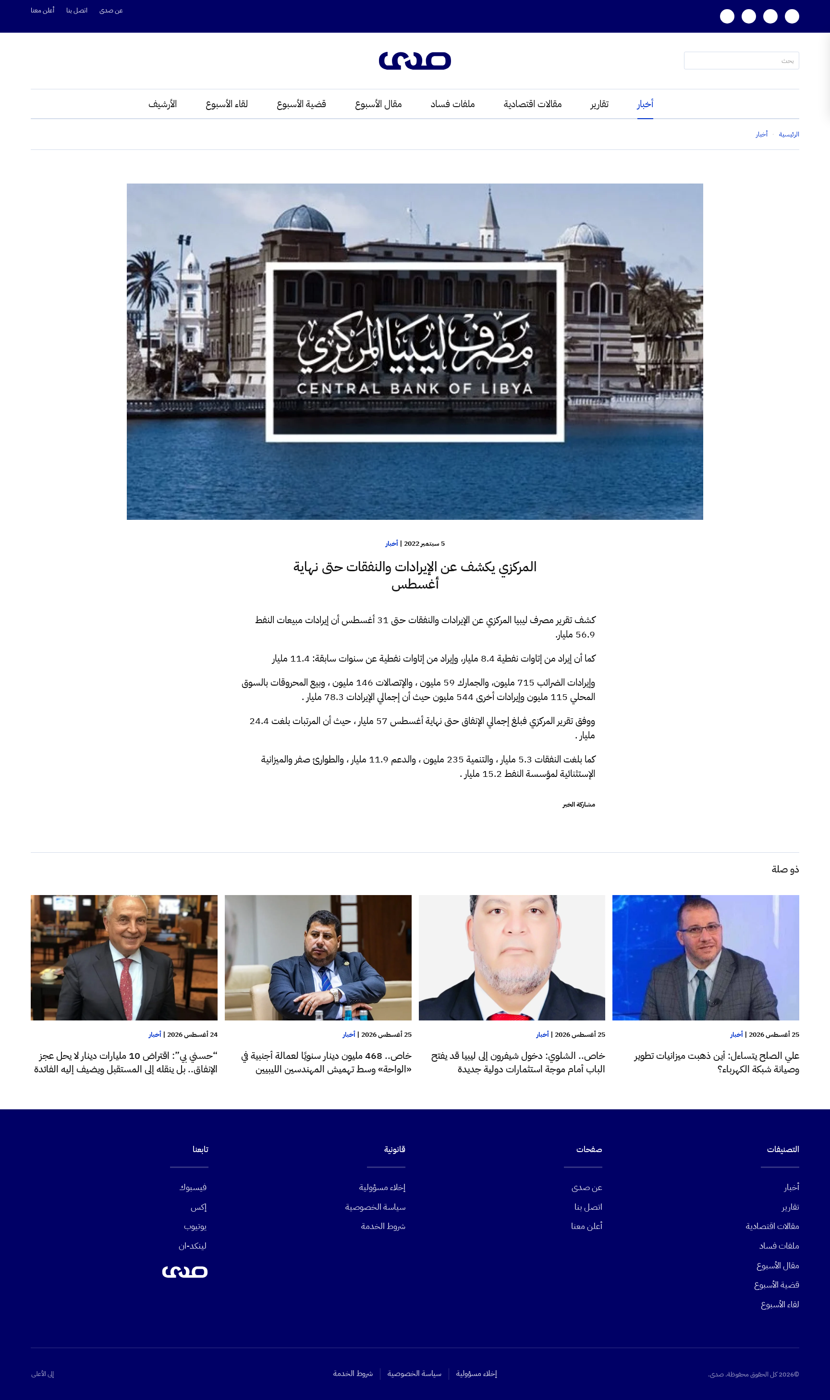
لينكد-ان (193, 1245)
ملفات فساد (453, 104)
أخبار (645, 104)
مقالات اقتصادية (533, 104)
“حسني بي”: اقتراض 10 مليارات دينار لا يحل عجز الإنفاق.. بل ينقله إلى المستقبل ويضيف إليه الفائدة (126, 1062)
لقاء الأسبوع (227, 104)
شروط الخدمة (383, 1225)
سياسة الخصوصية (375, 1206)
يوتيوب (195, 1225)
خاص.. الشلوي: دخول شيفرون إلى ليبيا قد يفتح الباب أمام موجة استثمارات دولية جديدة (518, 1062)
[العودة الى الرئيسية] (415, 61)
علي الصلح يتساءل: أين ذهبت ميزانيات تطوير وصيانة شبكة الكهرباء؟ (717, 1062)
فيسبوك (193, 1186)
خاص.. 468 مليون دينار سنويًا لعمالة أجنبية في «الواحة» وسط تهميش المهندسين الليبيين (326, 1062)
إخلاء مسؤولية (382, 1186)
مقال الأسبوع (378, 104)
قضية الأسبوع (301, 104)
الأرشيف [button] (162, 104)
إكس (199, 1206)
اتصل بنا (76, 10)
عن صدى (111, 10)
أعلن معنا (42, 10)
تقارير (600, 104)
